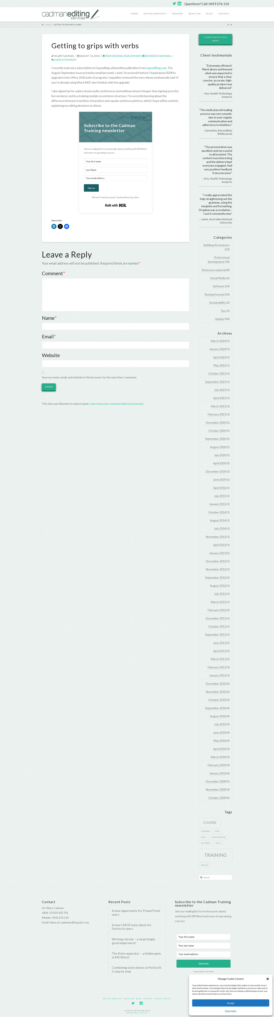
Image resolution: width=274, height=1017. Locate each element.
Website (51, 355)
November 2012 (216, 569)
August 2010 (218, 716)
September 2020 (215, 438)
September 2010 (215, 708)
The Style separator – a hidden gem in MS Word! (136, 955)
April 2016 (219, 488)
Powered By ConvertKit (204, 971)
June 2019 (219, 479)
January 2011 (217, 675)
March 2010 (218, 757)
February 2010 (217, 765)
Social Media (218, 278)
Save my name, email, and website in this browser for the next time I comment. (89, 377)
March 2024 (218, 341)
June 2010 (219, 732)
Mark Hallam (140, 1013)
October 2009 (217, 797)
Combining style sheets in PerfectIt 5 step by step (136, 969)
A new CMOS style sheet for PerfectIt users (131, 927)
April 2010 (219, 749)
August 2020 (218, 447)
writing (204, 865)
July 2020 (220, 455)
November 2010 (216, 691)
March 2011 (218, 659)
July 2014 (220, 528)
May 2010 (219, 740)
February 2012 (217, 610)
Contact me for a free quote (215, 39)
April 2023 (219, 357)
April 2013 (219, 545)
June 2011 (219, 642)
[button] (267, 978)
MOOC (203, 837)
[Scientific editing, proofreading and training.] (71, 14)
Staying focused (214, 294)
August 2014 (218, 520)
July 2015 (220, 496)
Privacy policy (230, 1011)
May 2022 (219, 365)
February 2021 (217, 414)
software (205, 843)
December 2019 (216, 471)
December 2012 (216, 561)
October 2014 (217, 512)
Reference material (157, 55)
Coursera (205, 831)
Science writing (218, 837)
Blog (209, 13)
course (210, 822)
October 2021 (217, 373)
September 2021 (215, 381)
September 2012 (215, 577)
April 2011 (219, 651)
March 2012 (218, 602)
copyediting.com (156, 68)
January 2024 (217, 349)
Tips (223, 310)
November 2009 (216, 789)
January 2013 (217, 553)
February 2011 (217, 667)
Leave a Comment (65, 59)
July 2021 (220, 390)
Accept (230, 1003)
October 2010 (217, 699)
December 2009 (216, 781)
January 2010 (217, 773)
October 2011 (217, 626)
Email (49, 336)
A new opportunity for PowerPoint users (136, 912)
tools (218, 843)
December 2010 (216, 683)
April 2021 (219, 398)
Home (134, 13)
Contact (223, 13)
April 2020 (219, 463)
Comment (53, 273)
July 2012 (220, 593)
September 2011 (215, 634)
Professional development (122, 55)
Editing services (155, 11)
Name (49, 318)
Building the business (216, 245)
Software (218, 286)
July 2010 (220, 724)
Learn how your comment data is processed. (117, 403)
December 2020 (216, 422)
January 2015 (217, 504)
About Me (195, 13)
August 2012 (218, 585)
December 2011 (216, 618)
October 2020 (217, 430)
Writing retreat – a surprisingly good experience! (133, 941)
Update (219, 319)
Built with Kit (115, 205)
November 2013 (216, 536)
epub (217, 831)
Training (177, 13)
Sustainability (217, 302)
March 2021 (218, 406)
